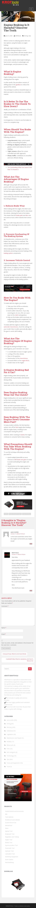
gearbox (18, 84)
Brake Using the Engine (15, 514)
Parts (8, 749)
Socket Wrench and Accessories (14, 811)
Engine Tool (8, 840)
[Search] (30, 668)
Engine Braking (26, 514)
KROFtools (18, 36)
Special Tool (8, 831)
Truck (8, 766)
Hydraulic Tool (9, 851)
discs (27, 215)
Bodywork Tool (9, 834)
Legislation (10, 734)
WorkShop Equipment (11, 857)
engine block (25, 360)
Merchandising (9, 862)
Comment (4, 606)
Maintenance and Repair (14, 738)
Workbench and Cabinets (12, 820)
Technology (10, 756)
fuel (17, 427)
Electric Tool (8, 842)
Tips (30, 36)
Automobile (10, 720)
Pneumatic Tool (9, 848)
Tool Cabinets (9, 817)
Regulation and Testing (12, 837)
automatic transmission (11, 327)
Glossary (9, 727)
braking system (8, 253)
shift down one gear (20, 459)
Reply (31, 543)
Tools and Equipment (13, 763)
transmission (24, 358)
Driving (26, 36)
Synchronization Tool (11, 845)
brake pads (19, 215)
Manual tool (8, 825)
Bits (6, 814)
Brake (5, 514)
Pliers (6, 828)
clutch (17, 315)
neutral (22, 435)
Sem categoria (11, 752)
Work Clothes (9, 859)
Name (3, 628)
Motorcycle (10, 745)
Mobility (9, 741)
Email (3, 634)
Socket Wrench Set (10, 823)
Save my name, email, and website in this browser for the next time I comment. (17, 644)
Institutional (10, 731)
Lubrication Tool (10, 854)
